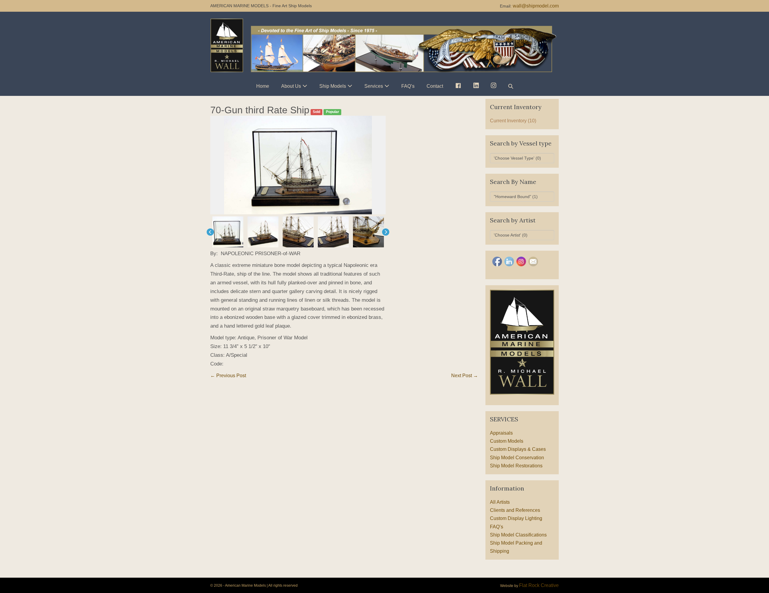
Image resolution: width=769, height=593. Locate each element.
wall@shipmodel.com (536, 5)
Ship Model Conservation (517, 457)
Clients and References (515, 510)
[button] (510, 86)
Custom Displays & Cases (518, 449)
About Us (291, 86)
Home (262, 86)
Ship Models (332, 86)
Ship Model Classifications (518, 534)
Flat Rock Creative (539, 585)
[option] (298, 165)
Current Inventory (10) (513, 120)
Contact (435, 86)
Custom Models (506, 441)
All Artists (500, 502)
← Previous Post (228, 375)
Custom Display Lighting (516, 518)
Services (373, 86)
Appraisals (501, 433)
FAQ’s (408, 86)
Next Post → (464, 375)
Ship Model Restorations (516, 465)
